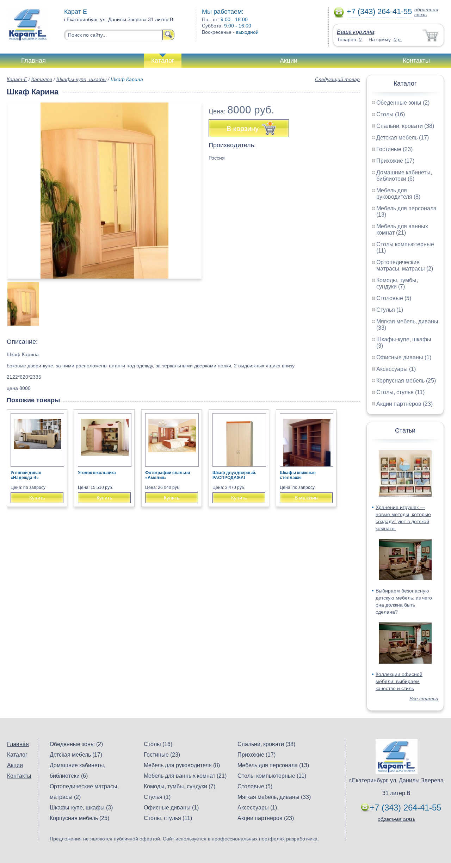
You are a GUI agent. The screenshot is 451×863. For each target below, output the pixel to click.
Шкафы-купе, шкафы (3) (81, 808)
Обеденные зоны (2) (403, 103)
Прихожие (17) (395, 161)
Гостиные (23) (394, 149)
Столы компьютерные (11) (271, 776)
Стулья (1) (389, 310)
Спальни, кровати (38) (405, 126)
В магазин (306, 498)
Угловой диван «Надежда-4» (26, 475)
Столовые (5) (393, 298)
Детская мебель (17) (402, 138)
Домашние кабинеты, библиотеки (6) (404, 175)
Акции (288, 60)
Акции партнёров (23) (404, 404)
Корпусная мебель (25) (406, 381)
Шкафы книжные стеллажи (298, 475)
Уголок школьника (97, 472)
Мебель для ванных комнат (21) (402, 229)
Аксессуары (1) (396, 369)
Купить (37, 498)
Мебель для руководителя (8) (398, 193)
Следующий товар (337, 79)
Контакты (416, 60)
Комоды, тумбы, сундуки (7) (397, 283)
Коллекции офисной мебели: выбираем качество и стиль (399, 681)
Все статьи (423, 698)
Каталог (162, 60)
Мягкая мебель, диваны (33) (274, 797)
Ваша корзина (355, 32)
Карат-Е (17, 79)
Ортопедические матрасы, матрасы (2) (404, 265)
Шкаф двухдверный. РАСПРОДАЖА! (234, 475)
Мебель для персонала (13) (273, 765)
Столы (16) (390, 114)
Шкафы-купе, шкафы (81, 79)
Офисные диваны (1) (403, 357)
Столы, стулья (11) (400, 392)
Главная (33, 60)
